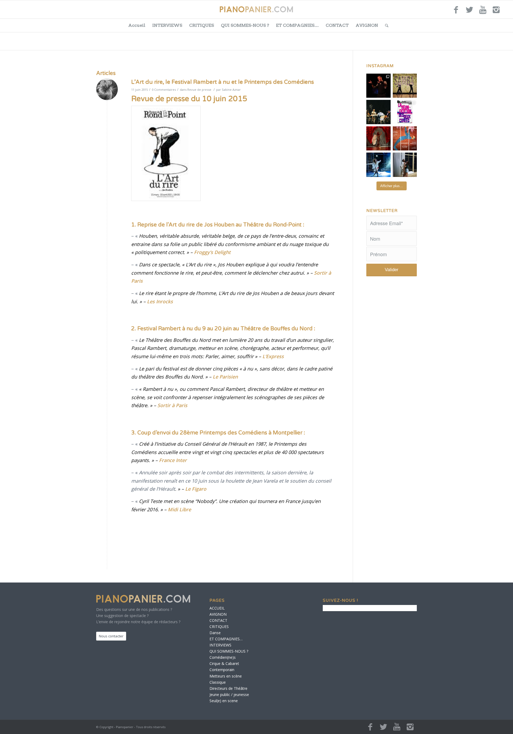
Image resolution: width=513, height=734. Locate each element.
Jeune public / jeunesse (229, 694)
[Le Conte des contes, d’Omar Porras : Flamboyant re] (378, 138)
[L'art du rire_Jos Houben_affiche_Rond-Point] (166, 153)
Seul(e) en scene (223, 700)
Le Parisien (225, 376)
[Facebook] (456, 12)
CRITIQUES (201, 25)
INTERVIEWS (167, 25)
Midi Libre (179, 509)
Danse (215, 632)
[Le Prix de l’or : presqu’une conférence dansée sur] (405, 86)
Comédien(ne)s (222, 657)
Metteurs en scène (225, 676)
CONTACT (337, 25)
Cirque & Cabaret (224, 663)
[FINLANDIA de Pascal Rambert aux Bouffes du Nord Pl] (405, 165)
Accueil (136, 25)
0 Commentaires (164, 90)
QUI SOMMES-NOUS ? (245, 25)
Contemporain (221, 669)
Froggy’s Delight (212, 252)
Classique (217, 682)
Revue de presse (199, 90)
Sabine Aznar (231, 90)
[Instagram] (496, 12)
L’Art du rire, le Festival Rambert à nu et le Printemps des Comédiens (222, 82)
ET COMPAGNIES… (297, 25)
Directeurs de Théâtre (228, 688)
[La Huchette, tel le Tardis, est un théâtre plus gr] (378, 86)
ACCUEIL (217, 608)
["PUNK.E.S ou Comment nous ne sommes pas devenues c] (378, 165)
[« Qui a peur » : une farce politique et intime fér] (378, 112)
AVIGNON (367, 25)
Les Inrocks (160, 301)
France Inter (173, 460)
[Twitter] (469, 12)
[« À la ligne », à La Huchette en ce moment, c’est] (405, 138)
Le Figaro (195, 489)
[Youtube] (482, 12)
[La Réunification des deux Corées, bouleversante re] (405, 112)
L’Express (273, 356)
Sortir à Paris (172, 405)
